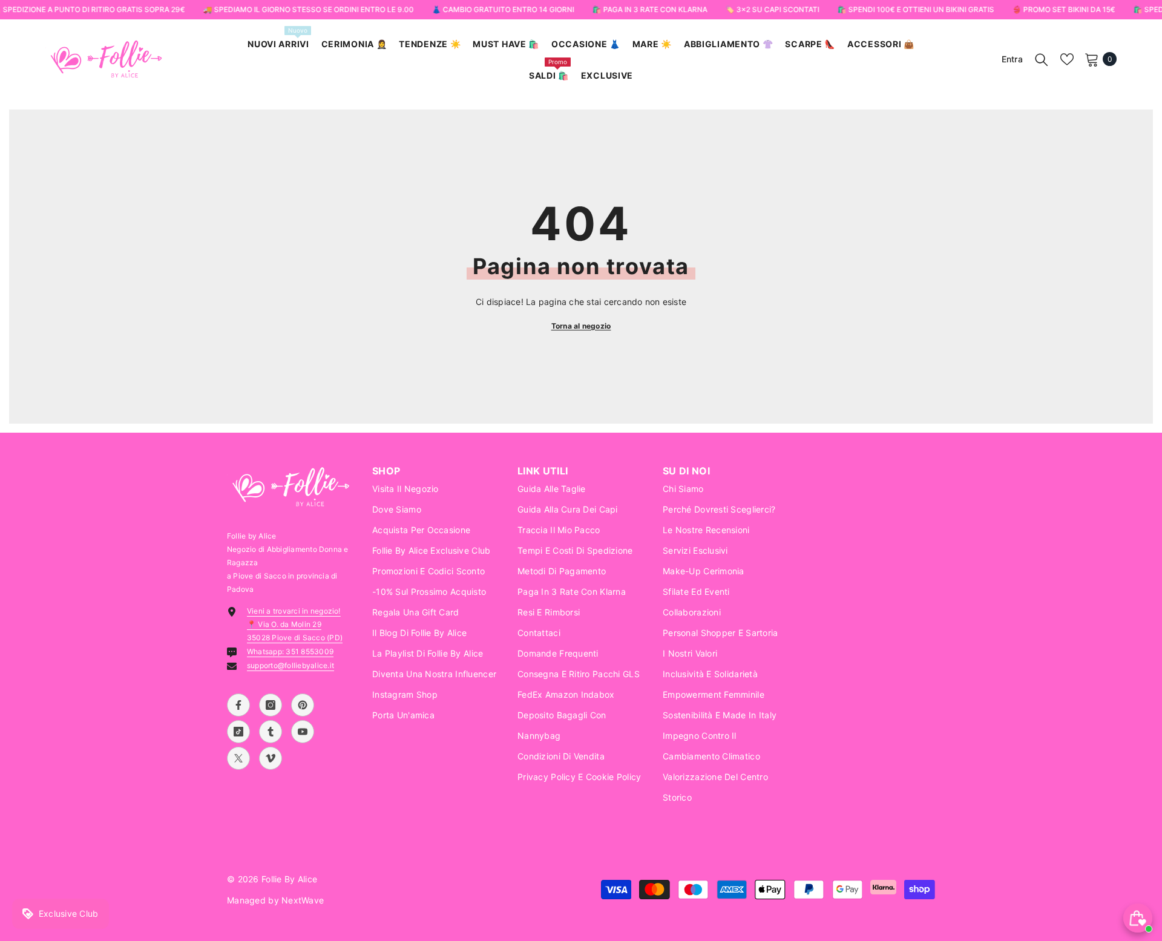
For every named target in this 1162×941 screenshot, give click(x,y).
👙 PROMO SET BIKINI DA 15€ (1063, 9)
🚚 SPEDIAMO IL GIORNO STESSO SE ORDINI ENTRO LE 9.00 (308, 9)
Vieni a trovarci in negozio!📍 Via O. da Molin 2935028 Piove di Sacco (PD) (295, 624)
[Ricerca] (1041, 59)
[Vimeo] (270, 758)
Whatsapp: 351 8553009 (290, 651)
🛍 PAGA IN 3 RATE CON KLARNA (649, 9)
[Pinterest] (302, 704)
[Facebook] (238, 704)
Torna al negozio (581, 325)
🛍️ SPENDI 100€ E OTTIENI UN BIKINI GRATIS (915, 9)
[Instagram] (270, 704)
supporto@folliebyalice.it (290, 665)
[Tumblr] (270, 731)
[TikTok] (238, 731)
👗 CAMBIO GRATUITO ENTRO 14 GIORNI (503, 9)
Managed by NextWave (275, 900)
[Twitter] (238, 758)
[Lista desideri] (1067, 59)
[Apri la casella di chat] (1137, 918)
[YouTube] (302, 731)
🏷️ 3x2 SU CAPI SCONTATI (772, 9)
